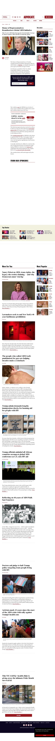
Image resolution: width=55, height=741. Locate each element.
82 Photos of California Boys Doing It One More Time (13, 238)
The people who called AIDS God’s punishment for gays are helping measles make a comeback (16, 358)
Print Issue (50, 39)
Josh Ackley (4, 363)
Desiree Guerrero (5, 502)
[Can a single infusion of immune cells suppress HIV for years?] (5, 232)
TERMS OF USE (42, 722)
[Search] (43, 17)
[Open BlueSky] (15, 17)
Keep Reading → (6, 308)
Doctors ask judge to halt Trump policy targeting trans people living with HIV (17, 567)
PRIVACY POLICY (30, 722)
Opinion (40, 20)
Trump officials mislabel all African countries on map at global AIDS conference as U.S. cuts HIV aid (17, 454)
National (50, 31)
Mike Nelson (28, 300)
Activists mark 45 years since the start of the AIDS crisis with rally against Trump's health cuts (18, 612)
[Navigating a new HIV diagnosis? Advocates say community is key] (23, 232)
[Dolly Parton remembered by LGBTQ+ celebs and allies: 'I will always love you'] (42, 296)
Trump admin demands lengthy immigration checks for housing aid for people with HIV (17, 408)
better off (29, 147)
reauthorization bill (17, 135)
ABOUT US (10, 722)
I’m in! (30, 83)
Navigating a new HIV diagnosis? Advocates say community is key (31, 232)
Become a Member (30, 117)
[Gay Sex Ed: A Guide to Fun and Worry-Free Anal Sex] (40, 232)
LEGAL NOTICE (47, 722)
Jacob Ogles (7, 57)
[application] (45, 67)
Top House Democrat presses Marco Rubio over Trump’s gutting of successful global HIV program (31, 239)
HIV (9, 24)
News (21, 20)
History (35, 20)
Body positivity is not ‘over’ (51, 59)
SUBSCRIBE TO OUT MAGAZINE (5, 17)
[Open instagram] (20, 17)
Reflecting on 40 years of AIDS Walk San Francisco (17, 498)
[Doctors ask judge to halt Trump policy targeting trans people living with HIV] (18, 583)
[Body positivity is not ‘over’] (42, 57)
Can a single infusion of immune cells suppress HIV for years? (13, 233)
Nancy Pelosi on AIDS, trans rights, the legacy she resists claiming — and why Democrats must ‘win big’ (18, 274)
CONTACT (7, 722)
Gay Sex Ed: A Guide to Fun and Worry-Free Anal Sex (48, 232)
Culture (50, 294)
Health (28, 20)
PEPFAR (20, 65)
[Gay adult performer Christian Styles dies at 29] (42, 280)
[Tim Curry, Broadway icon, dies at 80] (42, 49)
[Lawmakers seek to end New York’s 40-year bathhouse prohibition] (18, 330)
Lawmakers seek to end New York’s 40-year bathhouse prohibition (18, 315)
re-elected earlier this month (23, 150)
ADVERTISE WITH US (24, 722)
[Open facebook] (13, 17)
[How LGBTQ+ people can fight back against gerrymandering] (42, 41)
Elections (51, 309)
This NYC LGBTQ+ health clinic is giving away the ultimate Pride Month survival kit (18, 678)
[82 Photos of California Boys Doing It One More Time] (5, 237)
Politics (14, 20)
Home (3, 24)
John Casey (4, 319)
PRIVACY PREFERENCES (36, 722)
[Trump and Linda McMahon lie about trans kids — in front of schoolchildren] (42, 288)
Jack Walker (4, 617)
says (18, 107)
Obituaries (51, 47)
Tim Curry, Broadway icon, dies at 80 (51, 52)
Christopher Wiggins (5, 279)
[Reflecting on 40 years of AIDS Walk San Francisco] (18, 513)
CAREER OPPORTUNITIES (16, 722)
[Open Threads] (17, 17)
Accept (44, 735)
